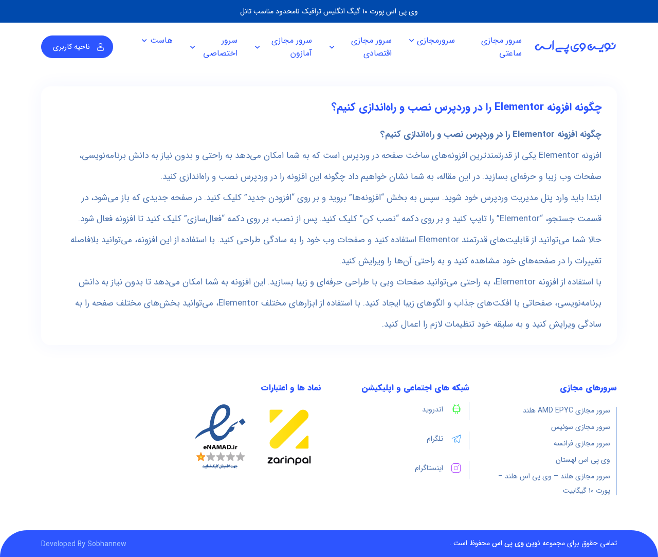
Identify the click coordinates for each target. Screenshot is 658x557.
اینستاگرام (429, 468)
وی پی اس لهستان (583, 459)
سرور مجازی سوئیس (580, 427)
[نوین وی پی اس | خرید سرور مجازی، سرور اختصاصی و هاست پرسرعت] (575, 47)
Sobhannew (106, 544)
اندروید (432, 409)
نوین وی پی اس (516, 543)
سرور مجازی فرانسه (582, 443)
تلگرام (435, 438)
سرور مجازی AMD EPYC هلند (566, 410)
